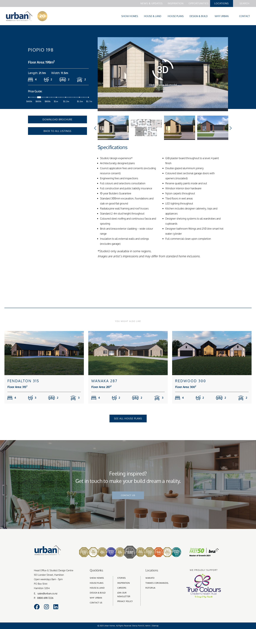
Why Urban (222, 16)
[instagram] (46, 606)
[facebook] (37, 606)
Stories (121, 578)
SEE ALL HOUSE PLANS (128, 418)
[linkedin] (55, 606)
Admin (147, 626)
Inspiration (176, 3)
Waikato (150, 578)
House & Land (152, 16)
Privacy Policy (125, 601)
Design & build (98, 593)
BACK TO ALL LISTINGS (57, 131)
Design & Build (198, 16)
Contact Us (96, 602)
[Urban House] (26, 17)
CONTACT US (128, 495)
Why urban (96, 598)
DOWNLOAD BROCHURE (57, 119)
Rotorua (150, 588)
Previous (96, 128)
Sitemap (155, 626)
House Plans (176, 16)
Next (230, 128)
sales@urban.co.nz (47, 593)
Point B (141, 626)
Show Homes (129, 16)
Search (244, 3)
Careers (121, 588)
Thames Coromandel (157, 583)
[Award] (145, 557)
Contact (244, 16)
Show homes (97, 578)
